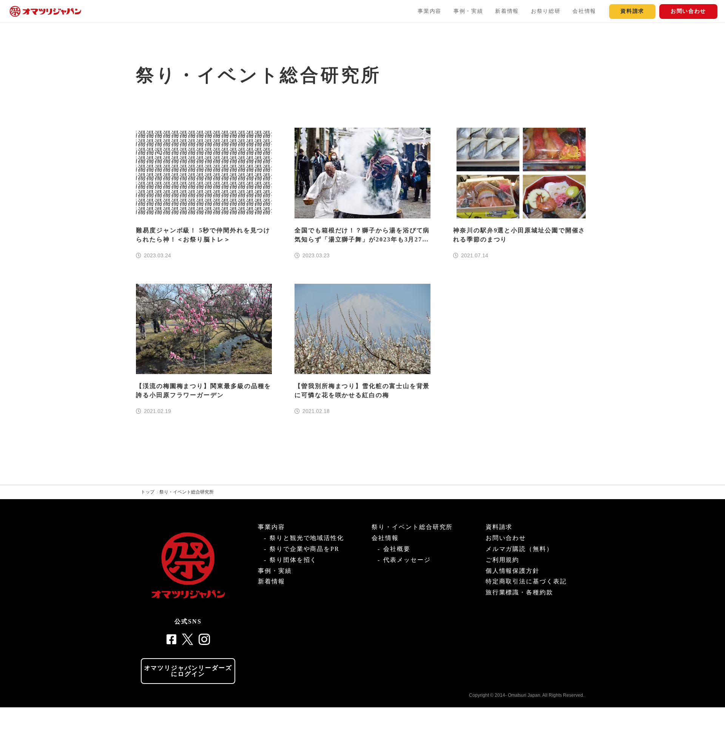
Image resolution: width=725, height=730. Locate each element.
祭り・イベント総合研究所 (186, 492)
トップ (147, 492)
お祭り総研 (545, 11)
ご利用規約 (503, 560)
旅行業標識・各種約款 (519, 592)
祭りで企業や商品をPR (304, 549)
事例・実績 (468, 11)
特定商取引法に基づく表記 (526, 581)
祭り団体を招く (293, 560)
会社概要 (396, 549)
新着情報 (507, 11)
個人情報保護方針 (513, 571)
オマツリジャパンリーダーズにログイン (188, 671)
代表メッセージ (406, 560)
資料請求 (632, 11)
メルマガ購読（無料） (519, 549)
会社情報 (584, 11)
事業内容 (429, 11)
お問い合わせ (688, 11)
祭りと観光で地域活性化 (307, 538)
